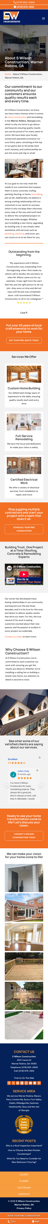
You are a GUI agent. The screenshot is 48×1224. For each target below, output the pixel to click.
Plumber (24, 1181)
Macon (37, 1096)
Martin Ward (23, 771)
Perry (8, 1099)
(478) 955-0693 (25, 2)
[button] (24, 878)
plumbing (9, 233)
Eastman (34, 1103)
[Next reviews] (41, 785)
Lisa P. (24, 312)
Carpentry (24, 1194)
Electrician (24, 1187)
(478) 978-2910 (26, 1071)
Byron (27, 1099)
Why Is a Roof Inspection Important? (24, 1145)
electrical (19, 233)
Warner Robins (25, 1096)
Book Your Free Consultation (24, 1215)
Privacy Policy (24, 1208)
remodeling (37, 194)
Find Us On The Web (24, 1078)
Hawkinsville (15, 1106)
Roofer (24, 1174)
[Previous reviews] (7, 785)
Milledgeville (22, 1103)
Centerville (17, 1099)
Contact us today (13, 636)
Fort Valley (36, 1099)
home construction (16, 117)
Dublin (12, 1103)
